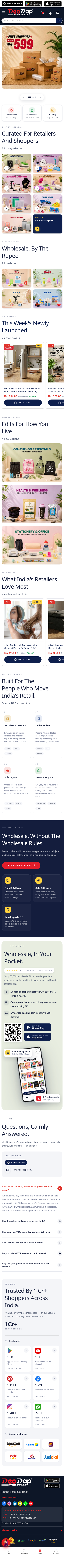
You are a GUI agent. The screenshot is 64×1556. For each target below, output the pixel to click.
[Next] (40, 97)
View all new (9, 338)
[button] (3, 12)
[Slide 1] (28, 97)
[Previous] (24, 97)
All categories (10, 148)
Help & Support (14, 3)
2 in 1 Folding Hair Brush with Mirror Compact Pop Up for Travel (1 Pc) (21, 646)
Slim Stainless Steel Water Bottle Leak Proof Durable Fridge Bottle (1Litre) (22, 390)
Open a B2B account (14, 703)
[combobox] (32, 20)
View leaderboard (12, 594)
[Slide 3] (35, 97)
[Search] (59, 20)
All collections (10, 439)
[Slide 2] (32, 97)
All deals (7, 263)
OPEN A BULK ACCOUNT (19, 865)
